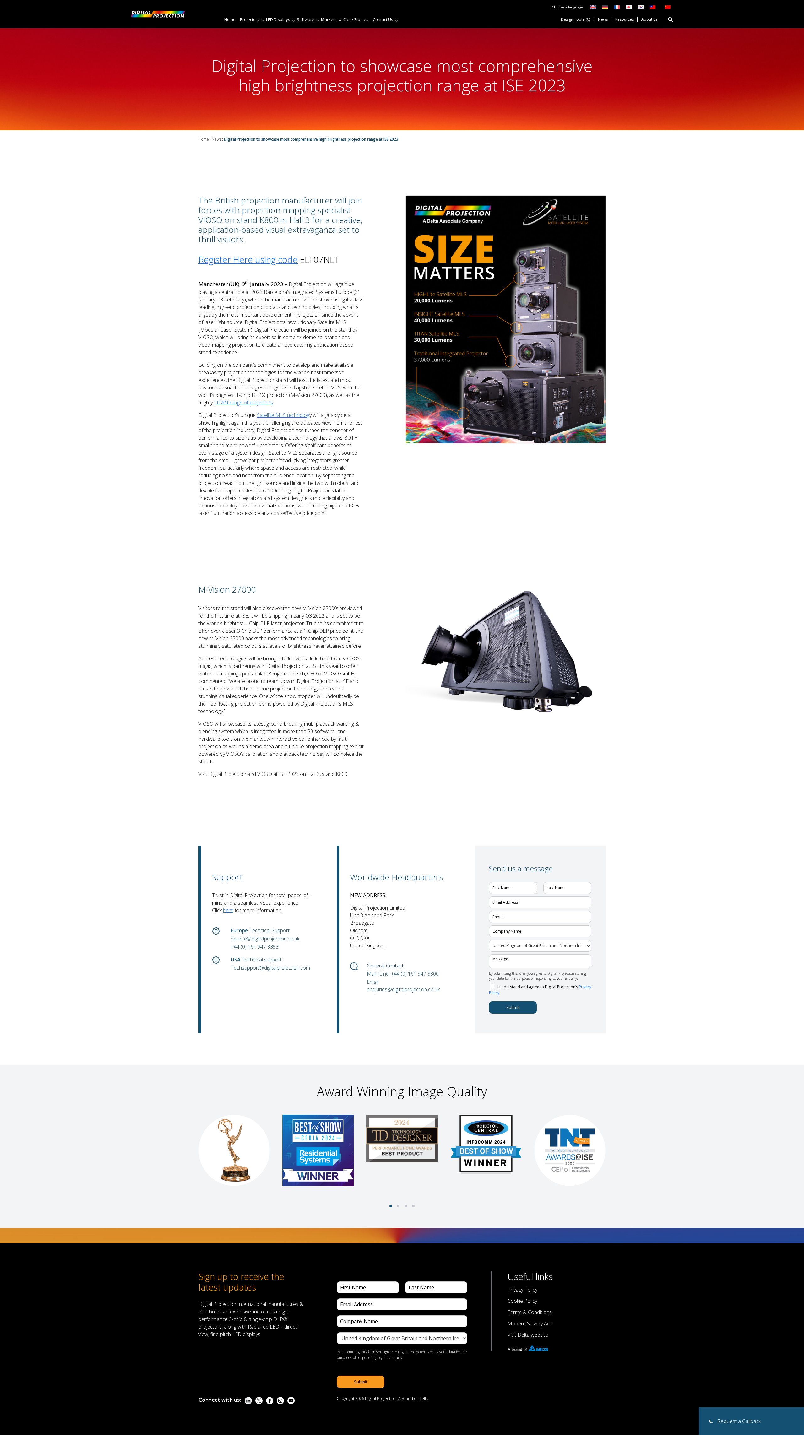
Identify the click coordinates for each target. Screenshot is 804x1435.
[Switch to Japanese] (629, 7)
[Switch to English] (593, 7)
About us (649, 20)
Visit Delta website (528, 1334)
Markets (329, 19)
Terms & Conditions (530, 1312)
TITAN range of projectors (243, 402)
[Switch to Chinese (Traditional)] (651, 7)
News (603, 20)
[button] (390, 1206)
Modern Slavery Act (529, 1323)
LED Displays (278, 19)
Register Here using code (248, 259)
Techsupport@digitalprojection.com (270, 967)
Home (230, 19)
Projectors (249, 19)
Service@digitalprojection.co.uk (265, 938)
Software (305, 19)
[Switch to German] (605, 7)
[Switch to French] (617, 7)
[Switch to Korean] (641, 7)
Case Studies (355, 19)
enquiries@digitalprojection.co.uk (403, 989)
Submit (512, 1007)
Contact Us (383, 19)
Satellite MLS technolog (283, 415)
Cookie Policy (522, 1300)
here (228, 910)
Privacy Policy (522, 1289)
